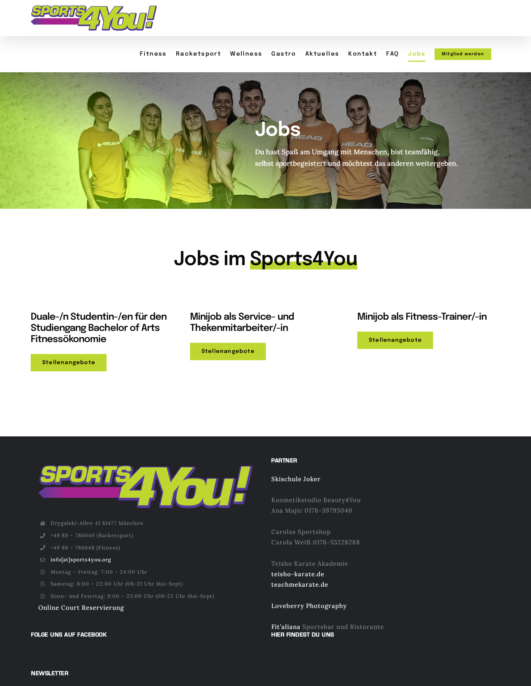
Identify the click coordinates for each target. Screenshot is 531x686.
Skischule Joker (296, 479)
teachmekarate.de (299, 584)
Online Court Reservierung (81, 608)
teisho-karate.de (297, 574)
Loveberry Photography (309, 606)
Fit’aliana (286, 627)
